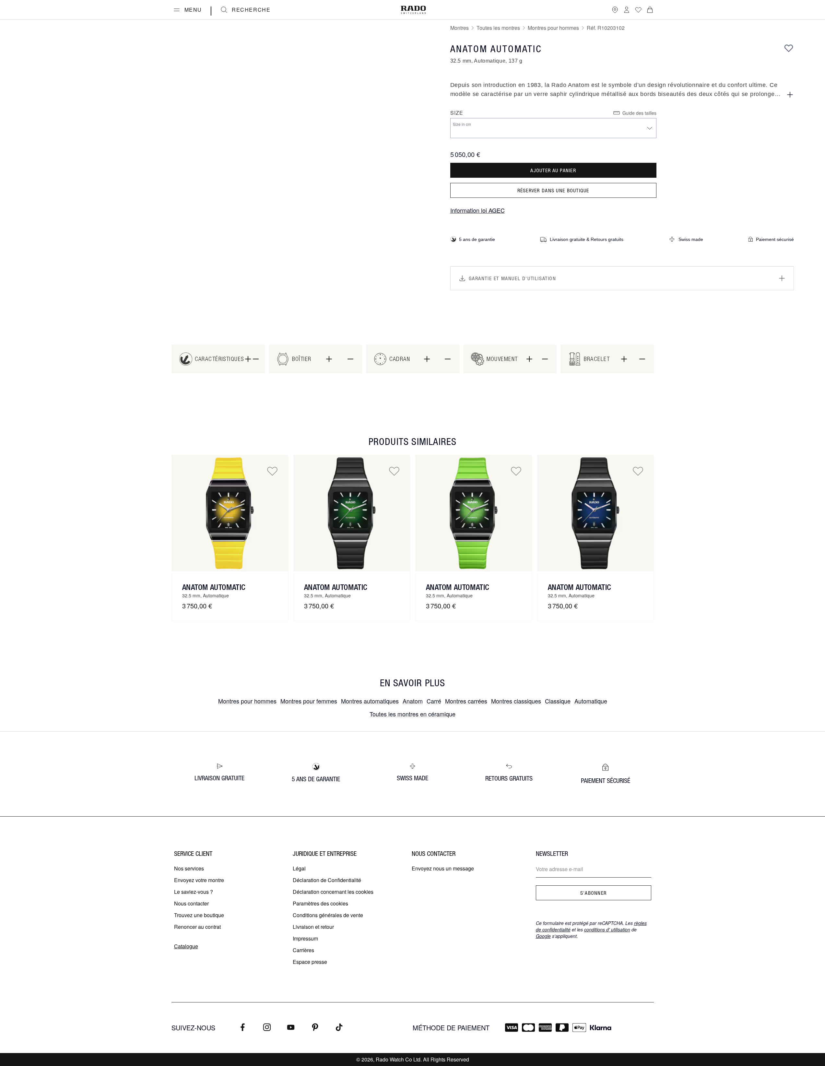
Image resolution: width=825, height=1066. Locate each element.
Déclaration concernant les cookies (333, 891)
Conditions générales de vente (328, 915)
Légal (299, 868)
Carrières (303, 950)
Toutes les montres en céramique (412, 714)
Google (543, 936)
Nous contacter (191, 903)
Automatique (590, 701)
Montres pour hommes (553, 27)
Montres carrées (466, 701)
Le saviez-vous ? (193, 891)
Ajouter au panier (553, 170)
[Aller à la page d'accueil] (413, 10)
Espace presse (310, 961)
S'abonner (593, 893)
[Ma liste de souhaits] (638, 10)
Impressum (305, 938)
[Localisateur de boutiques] (615, 10)
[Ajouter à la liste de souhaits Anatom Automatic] (272, 470)
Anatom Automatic (214, 587)
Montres (459, 27)
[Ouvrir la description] (790, 95)
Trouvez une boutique (199, 915)
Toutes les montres (498, 27)
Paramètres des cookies (320, 903)
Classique (558, 701)
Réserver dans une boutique (553, 190)
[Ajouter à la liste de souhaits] (789, 48)
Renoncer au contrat (197, 926)
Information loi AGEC (477, 210)
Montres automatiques (370, 701)
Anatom (413, 701)
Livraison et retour (313, 926)
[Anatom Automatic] (230, 513)
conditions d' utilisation (607, 929)
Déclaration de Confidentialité (327, 880)
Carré (434, 701)
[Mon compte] (626, 10)
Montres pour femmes (308, 701)
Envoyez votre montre (199, 880)
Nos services (189, 868)
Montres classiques (516, 701)
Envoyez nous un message (443, 868)
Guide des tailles (639, 113)
